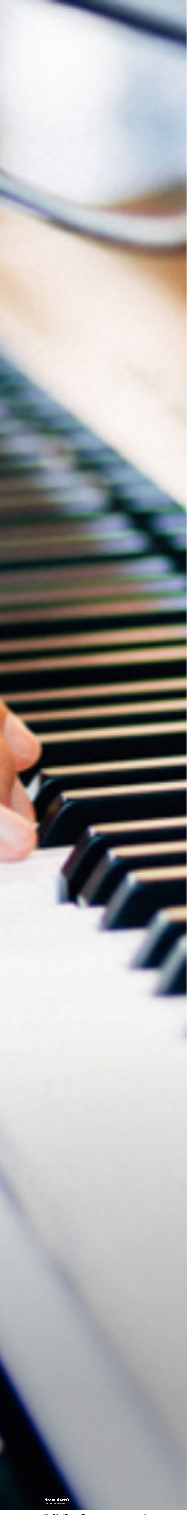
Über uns (56, 1514)
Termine (66, 1514)
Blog (74, 1514)
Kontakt (83, 1514)
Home (46, 1514)
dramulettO (57, 1500)
